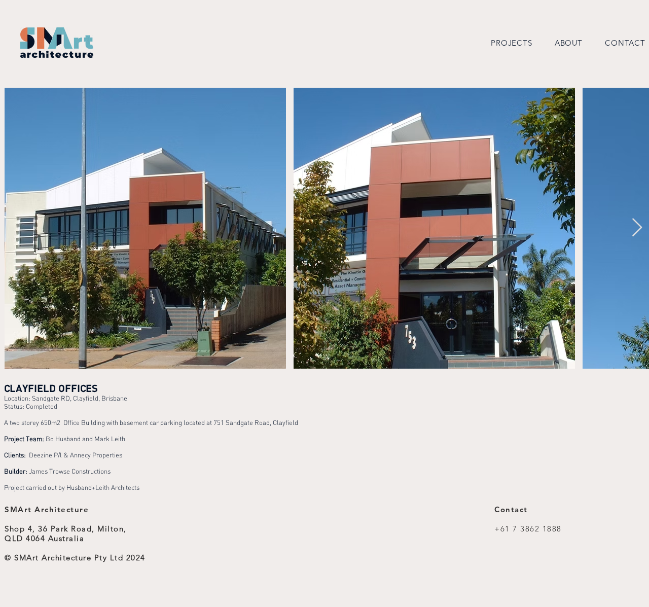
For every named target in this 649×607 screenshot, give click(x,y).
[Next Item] (637, 228)
